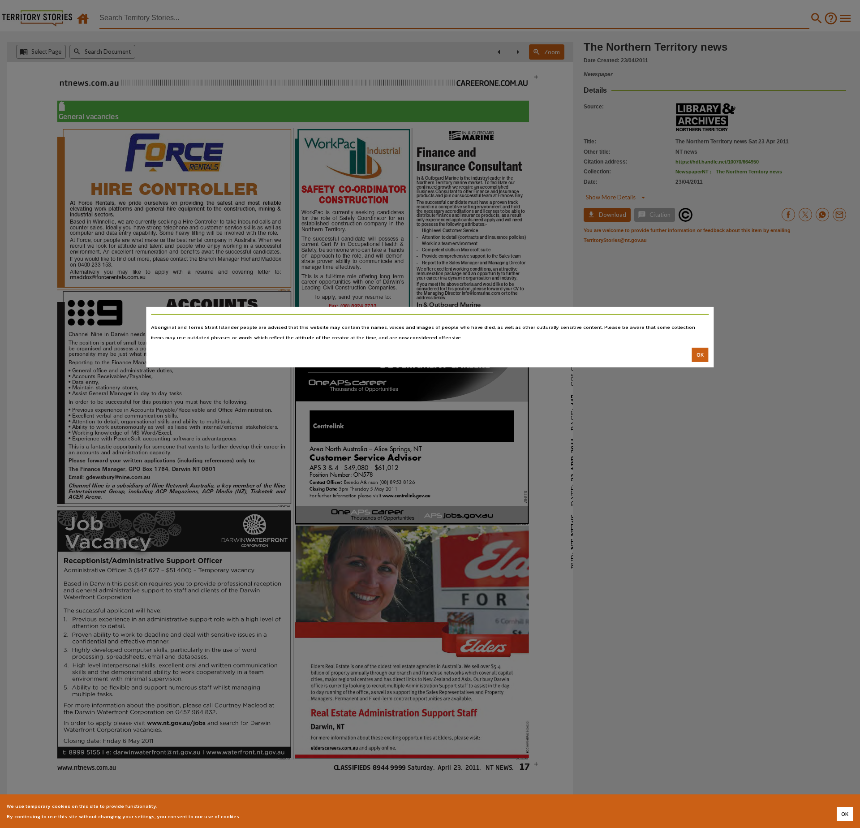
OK (700, 355)
